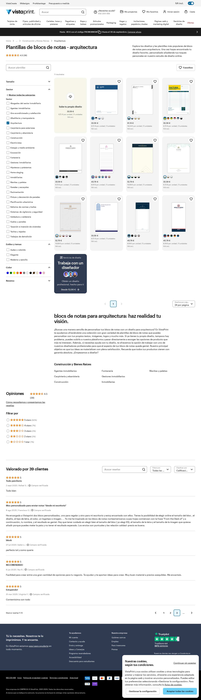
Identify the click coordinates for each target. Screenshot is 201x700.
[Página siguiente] (121, 304)
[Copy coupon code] (99, 32)
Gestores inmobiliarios (113, 376)
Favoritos (188, 67)
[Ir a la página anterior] (155, 613)
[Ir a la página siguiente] (191, 613)
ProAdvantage (39, 3)
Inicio (8, 41)
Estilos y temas (13, 244)
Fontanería (107, 371)
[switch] (186, 3)
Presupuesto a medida (59, 3)
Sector (9, 89)
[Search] (143, 469)
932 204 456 (11, 678)
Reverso (10, 280)
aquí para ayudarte (38, 646)
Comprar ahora (134, 32)
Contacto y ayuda (77, 641)
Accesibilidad (75, 657)
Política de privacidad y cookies (35, 678)
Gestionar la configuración (143, 691)
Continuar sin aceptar (185, 663)
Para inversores (118, 645)
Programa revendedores (80, 653)
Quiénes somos (119, 637)
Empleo (115, 641)
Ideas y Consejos (76, 649)
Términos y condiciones (58, 678)
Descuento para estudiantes (82, 661)
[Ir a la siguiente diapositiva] (197, 32)
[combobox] (61, 12)
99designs (25, 3)
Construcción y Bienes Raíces (35, 41)
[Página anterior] (105, 304)
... (17, 41)
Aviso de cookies (173, 684)
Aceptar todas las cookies (180, 691)
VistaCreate (11, 3)
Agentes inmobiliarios (65, 371)
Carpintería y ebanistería (66, 376)
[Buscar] (83, 12)
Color (9, 267)
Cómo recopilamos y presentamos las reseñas (25, 404)
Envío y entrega (76, 645)
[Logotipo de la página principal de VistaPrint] (20, 12)
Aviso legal (74, 678)
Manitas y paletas (158, 371)
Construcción (61, 381)
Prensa (115, 649)
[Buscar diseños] (47, 67)
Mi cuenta (73, 637)
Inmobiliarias (108, 381)
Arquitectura (59, 41)
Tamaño (10, 81)
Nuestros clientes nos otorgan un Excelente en (172, 654)
